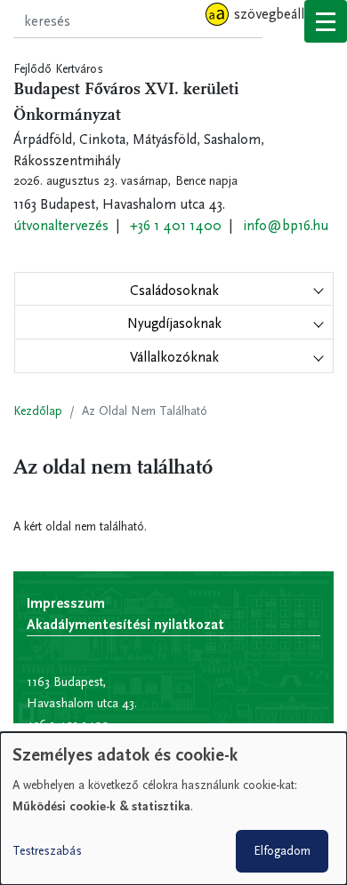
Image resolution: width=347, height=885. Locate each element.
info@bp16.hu (285, 225)
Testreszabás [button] (47, 850)
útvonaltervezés (61, 225)
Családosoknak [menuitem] (174, 290)
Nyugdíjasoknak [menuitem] (174, 323)
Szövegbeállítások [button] (287, 13)
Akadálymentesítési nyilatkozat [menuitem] (125, 624)
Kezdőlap (37, 411)
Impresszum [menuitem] (66, 602)
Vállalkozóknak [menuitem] (174, 356)
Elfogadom (282, 850)
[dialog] (173, 808)
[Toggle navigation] (325, 21)
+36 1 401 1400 (176, 225)
